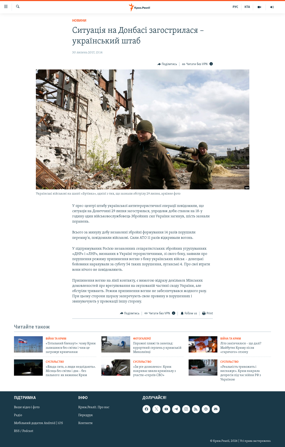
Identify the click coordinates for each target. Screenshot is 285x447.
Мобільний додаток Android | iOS (38, 423)
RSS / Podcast (23, 431)
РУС (235, 7)
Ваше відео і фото (27, 407)
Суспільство (55, 362)
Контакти (85, 423)
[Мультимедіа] (259, 7)
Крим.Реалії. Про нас (93, 407)
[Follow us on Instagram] (186, 409)
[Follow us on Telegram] (176, 409)
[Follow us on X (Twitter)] (156, 409)
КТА (247, 7)
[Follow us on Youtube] (166, 409)
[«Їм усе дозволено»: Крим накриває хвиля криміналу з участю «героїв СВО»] (115, 367)
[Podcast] (206, 409)
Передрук (85, 415)
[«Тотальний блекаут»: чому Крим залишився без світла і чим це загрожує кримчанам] (28, 344)
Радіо (18, 415)
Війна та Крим (56, 338)
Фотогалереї (142, 338)
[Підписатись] (216, 409)
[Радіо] (272, 7)
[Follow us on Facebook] (146, 409)
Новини (79, 21)
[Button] (167, 64)
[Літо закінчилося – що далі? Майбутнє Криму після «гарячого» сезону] (203, 344)
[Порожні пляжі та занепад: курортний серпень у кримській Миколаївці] (115, 344)
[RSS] (196, 409)
